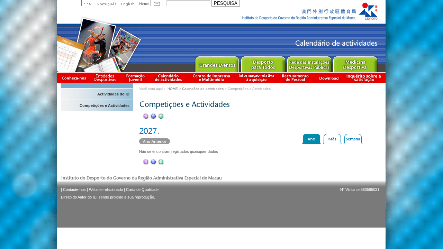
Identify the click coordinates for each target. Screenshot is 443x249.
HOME (173, 89)
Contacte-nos (74, 189)
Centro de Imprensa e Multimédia (211, 77)
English (128, 3)
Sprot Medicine (355, 62)
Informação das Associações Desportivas (106, 77)
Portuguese (107, 3)
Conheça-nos (74, 77)
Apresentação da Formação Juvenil (135, 77)
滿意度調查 (365, 77)
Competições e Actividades (104, 105)
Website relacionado (106, 189)
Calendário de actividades (168, 77)
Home (144, 3)
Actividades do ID (113, 94)
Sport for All (263, 62)
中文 (88, 3)
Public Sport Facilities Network (309, 62)
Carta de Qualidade (142, 189)
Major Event (217, 62)
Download (328, 77)
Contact (157, 3)
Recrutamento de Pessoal (296, 77)
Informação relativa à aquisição (256, 77)
